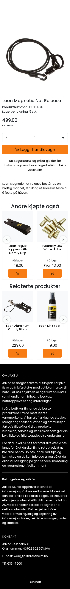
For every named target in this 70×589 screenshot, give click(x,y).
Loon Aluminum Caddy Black (17, 327)
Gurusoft (35, 582)
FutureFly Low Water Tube (52, 248)
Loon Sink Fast (49, 326)
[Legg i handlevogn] (17, 273)
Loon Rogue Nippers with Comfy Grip (17, 249)
